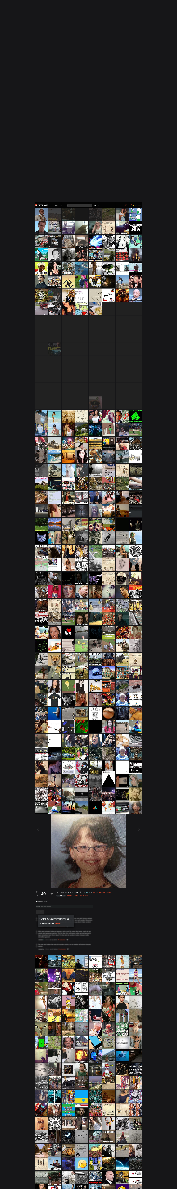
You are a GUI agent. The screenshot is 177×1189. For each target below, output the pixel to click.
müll (60, 3)
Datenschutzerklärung (83, 1186)
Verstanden (143, 1185)
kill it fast (59, 693)
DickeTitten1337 (72, 690)
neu (51, 3)
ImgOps (88, 690)
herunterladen (101, 690)
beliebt (56, 3)
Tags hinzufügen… (85, 693)
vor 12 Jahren (60, 690)
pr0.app (127, 2)
